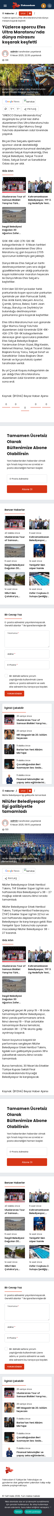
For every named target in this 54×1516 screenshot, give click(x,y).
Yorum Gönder (14, 694)
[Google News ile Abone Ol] (12, 101)
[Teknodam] (23, 5)
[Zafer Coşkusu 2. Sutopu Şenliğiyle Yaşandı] (39, 585)
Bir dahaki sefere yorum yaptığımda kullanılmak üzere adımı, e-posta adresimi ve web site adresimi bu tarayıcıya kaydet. (28, 681)
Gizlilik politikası (33, 1512)
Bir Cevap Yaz (13, 614)
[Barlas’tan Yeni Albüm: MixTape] (27, 749)
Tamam (18, 1512)
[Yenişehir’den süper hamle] (39, 557)
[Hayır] (50, 1507)
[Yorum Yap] (5, 108)
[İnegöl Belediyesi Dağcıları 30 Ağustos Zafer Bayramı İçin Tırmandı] (14, 221)
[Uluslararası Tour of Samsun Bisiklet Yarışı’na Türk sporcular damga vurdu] (14, 191)
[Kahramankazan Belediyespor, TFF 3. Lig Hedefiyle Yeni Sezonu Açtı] (40, 191)
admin (14, 51)
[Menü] (5, 6)
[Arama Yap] (49, 5)
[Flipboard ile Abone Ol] (29, 101)
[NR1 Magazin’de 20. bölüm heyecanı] (27, 734)
